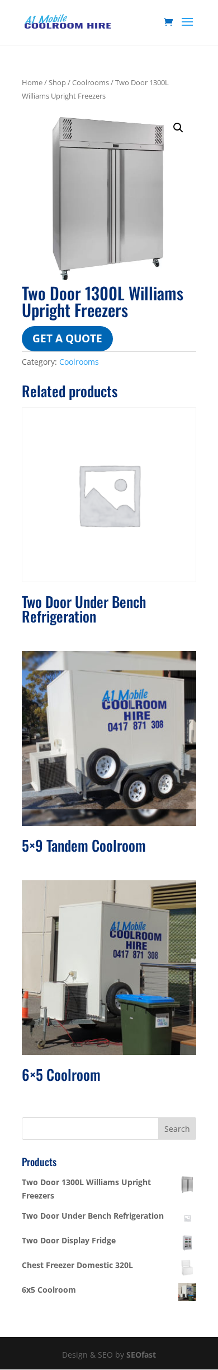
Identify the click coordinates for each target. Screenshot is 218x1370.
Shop (57, 82)
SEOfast (141, 1354)
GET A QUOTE (67, 338)
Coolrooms (90, 82)
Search (177, 1128)
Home (32, 82)
